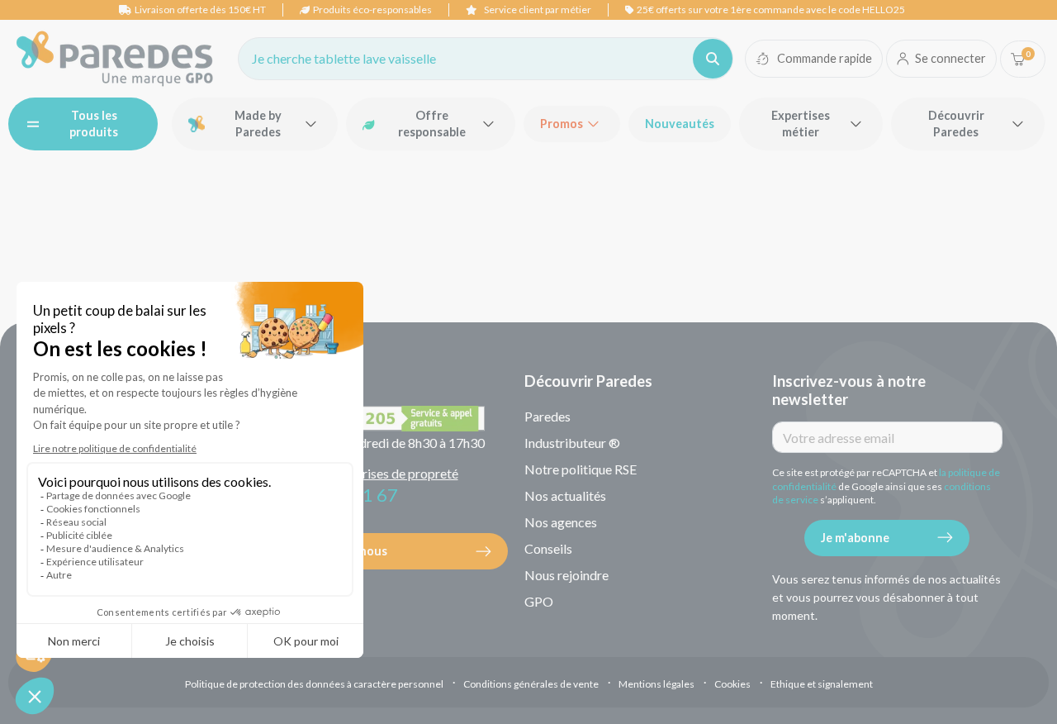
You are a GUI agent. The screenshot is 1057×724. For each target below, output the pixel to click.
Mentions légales (656, 684)
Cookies (732, 684)
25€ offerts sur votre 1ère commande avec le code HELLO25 (771, 9)
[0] (1018, 59)
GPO (538, 601)
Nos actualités (565, 495)
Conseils (548, 548)
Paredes (547, 416)
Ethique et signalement (821, 684)
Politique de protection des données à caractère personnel (314, 684)
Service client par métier (537, 9)
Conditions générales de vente (531, 684)
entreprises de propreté (391, 473)
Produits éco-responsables (372, 9)
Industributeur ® (572, 442)
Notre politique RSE (580, 469)
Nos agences (560, 522)
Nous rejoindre (566, 575)
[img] (115, 58)
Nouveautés (679, 124)
